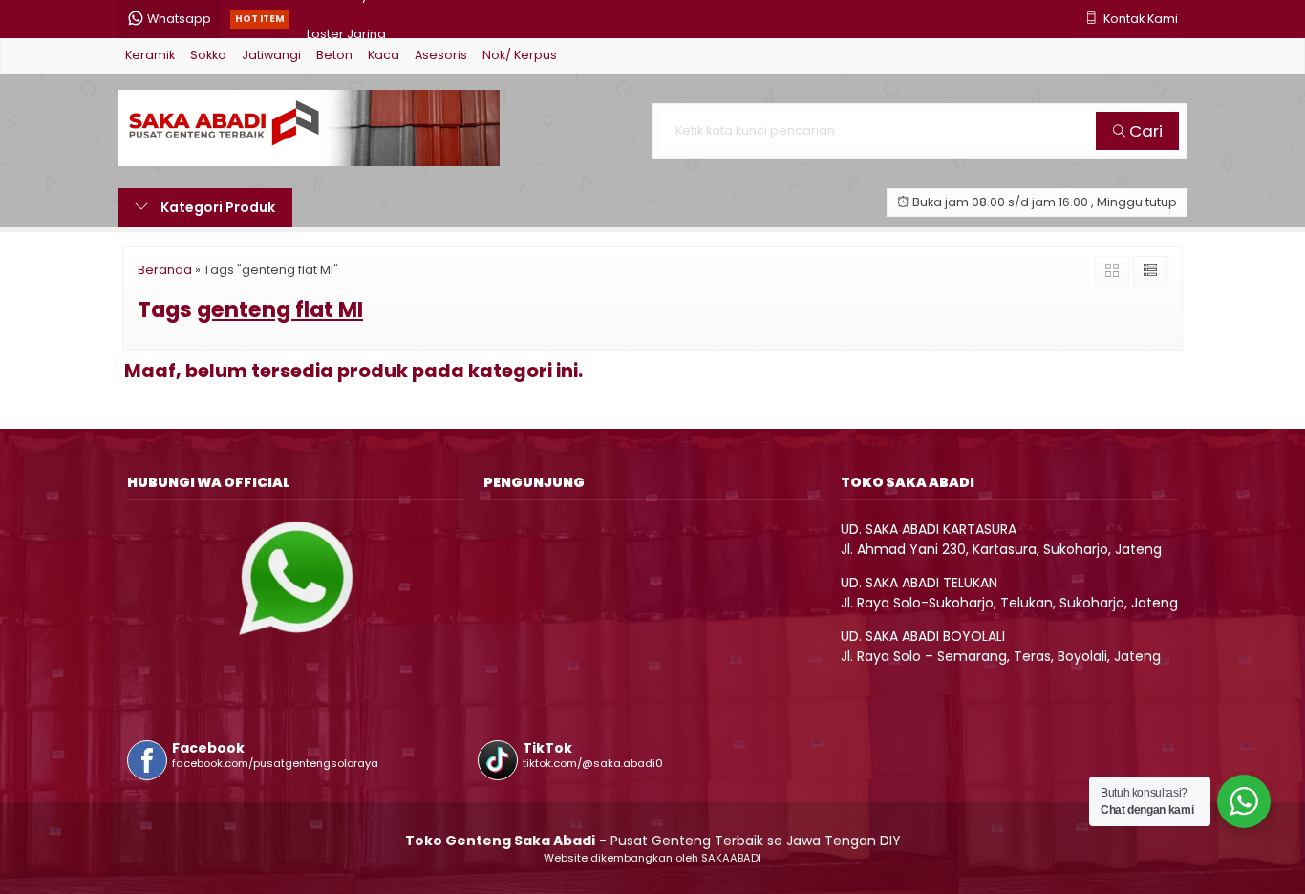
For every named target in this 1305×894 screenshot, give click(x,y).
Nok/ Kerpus (519, 55)
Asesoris (441, 55)
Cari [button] (1144, 130)
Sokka (208, 55)
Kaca (383, 55)
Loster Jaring (346, 19)
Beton (334, 55)
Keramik (150, 55)
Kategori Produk (216, 207)
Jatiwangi (271, 55)
